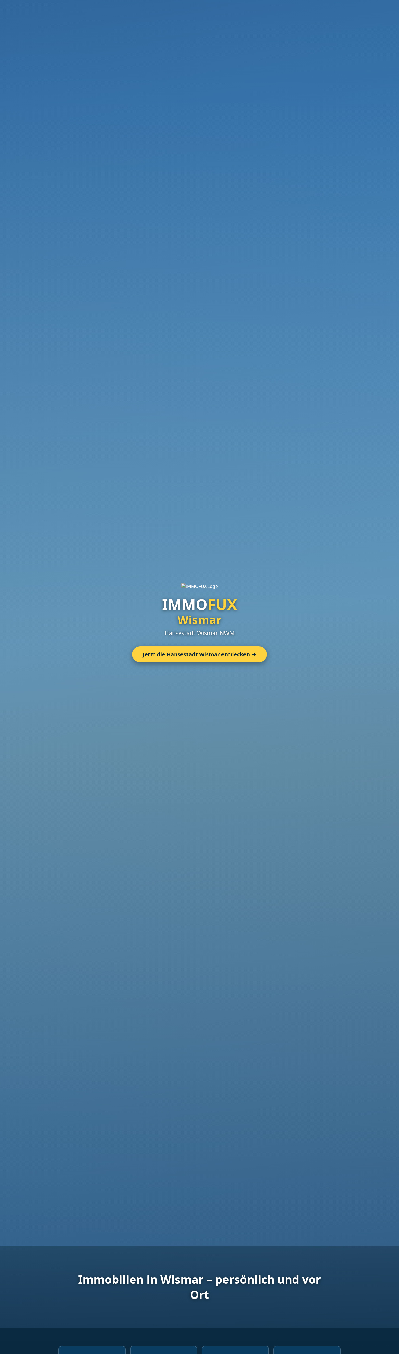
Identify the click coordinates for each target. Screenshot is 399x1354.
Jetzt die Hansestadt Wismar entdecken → (199, 654)
